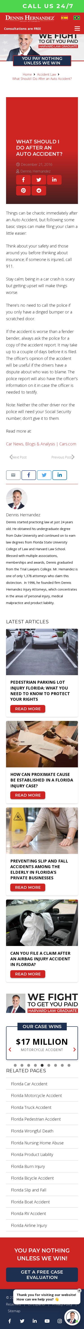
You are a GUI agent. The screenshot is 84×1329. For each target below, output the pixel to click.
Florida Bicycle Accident (32, 1178)
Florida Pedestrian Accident (36, 1119)
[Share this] (23, 180)
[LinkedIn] (34, 1321)
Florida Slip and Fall (28, 1190)
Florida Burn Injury (28, 1166)
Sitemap (14, 1311)
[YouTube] (47, 1321)
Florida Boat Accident (30, 1201)
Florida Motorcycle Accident (36, 1095)
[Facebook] (9, 1321)
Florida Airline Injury (29, 1225)
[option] (42, 1045)
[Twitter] (22, 1321)
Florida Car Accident (29, 1083)
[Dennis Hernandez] (42, 498)
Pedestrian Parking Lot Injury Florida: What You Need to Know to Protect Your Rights (40, 690)
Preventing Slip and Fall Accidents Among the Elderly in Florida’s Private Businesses (39, 869)
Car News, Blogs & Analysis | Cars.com (41, 444)
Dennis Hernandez (23, 514)
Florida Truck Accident (31, 1107)
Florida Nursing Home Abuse (37, 1142)
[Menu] (77, 28)
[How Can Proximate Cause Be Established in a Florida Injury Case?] (42, 744)
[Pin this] (23, 190)
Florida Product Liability (32, 1154)
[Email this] (13, 475)
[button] (9, 1050)
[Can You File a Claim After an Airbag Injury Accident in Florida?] (42, 923)
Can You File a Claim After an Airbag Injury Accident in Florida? (40, 958)
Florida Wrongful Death (32, 1131)
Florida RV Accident (28, 1213)
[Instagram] (59, 1321)
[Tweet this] (39, 180)
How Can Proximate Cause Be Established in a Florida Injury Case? (41, 780)
